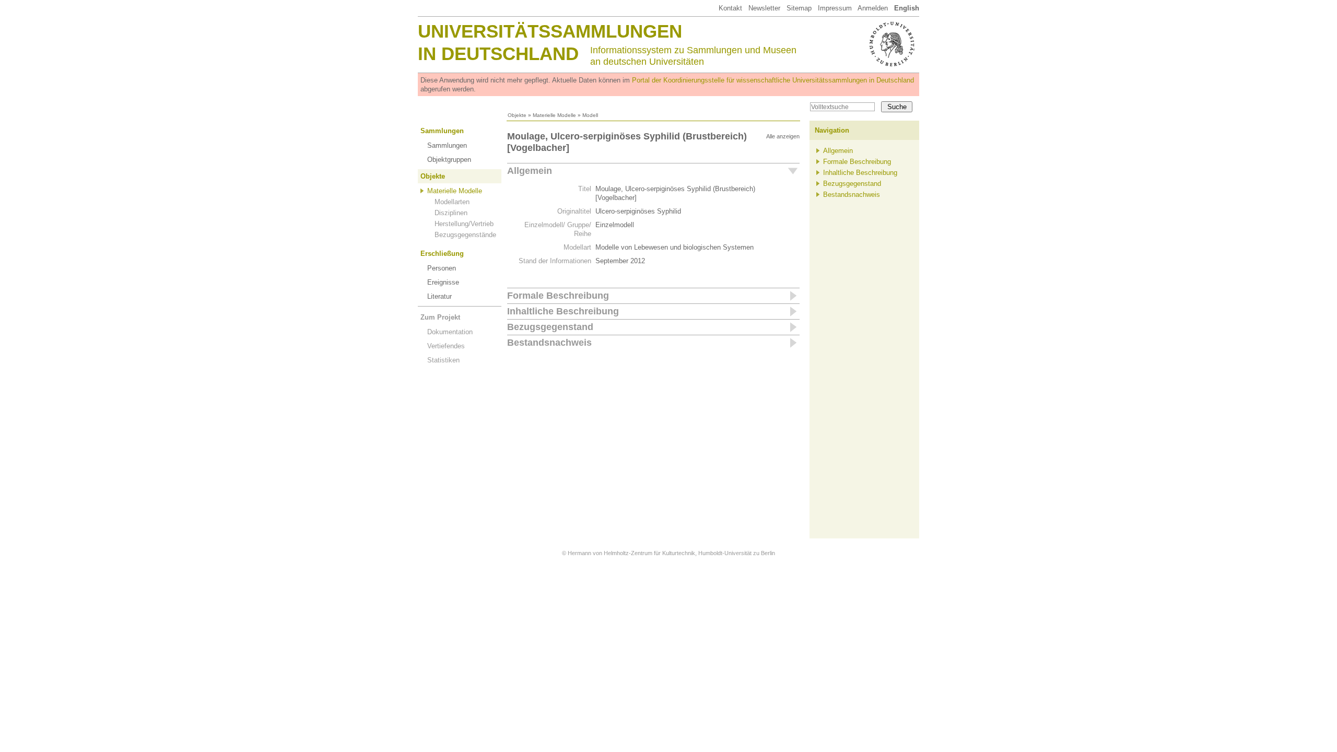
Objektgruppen (449, 159)
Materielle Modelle (554, 115)
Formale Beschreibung (558, 295)
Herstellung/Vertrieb (464, 224)
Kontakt (730, 8)
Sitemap (799, 8)
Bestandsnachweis (549, 342)
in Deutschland (498, 53)
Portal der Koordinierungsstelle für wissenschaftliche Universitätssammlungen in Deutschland (773, 80)
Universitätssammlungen (550, 31)
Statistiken (443, 360)
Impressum (835, 8)
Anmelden (873, 8)
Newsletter (764, 8)
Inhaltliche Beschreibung (563, 311)
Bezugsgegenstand (550, 327)
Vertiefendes (446, 346)
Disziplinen (451, 213)
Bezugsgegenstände (465, 235)
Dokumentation (450, 332)
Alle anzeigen (783, 136)
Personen (441, 268)
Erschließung (442, 253)
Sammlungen (442, 131)
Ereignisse (443, 282)
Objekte (517, 115)
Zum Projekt (440, 317)
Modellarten (452, 202)
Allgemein (529, 171)
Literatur (439, 296)
